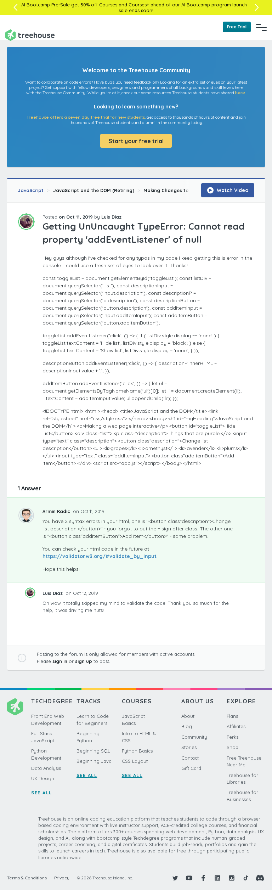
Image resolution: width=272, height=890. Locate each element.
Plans (232, 716)
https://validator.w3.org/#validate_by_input (99, 556)
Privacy (61, 877)
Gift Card (191, 768)
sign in (59, 661)
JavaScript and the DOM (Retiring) (93, 190)
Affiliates (236, 726)
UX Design (42, 778)
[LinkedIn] (217, 878)
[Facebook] (203, 878)
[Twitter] (175, 878)
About (187, 716)
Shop (232, 747)
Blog (186, 726)
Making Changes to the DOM (176, 190)
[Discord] (260, 878)
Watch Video (231, 190)
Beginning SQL (93, 751)
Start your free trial (136, 141)
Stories (189, 747)
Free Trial (236, 26)
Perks (232, 737)
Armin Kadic (57, 511)
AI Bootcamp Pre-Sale (45, 4)
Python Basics (137, 751)
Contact (190, 758)
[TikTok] (246, 878)
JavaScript (31, 190)
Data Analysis (46, 768)
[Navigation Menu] (261, 27)
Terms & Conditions (27, 877)
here (240, 92)
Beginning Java (94, 761)
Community (194, 737)
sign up (83, 661)
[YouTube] (189, 878)
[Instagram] (232, 878)
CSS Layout (135, 761)
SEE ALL (41, 792)
